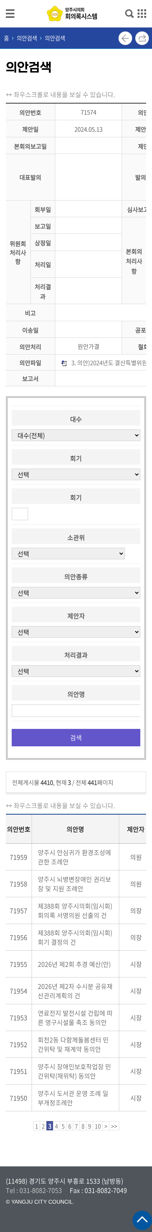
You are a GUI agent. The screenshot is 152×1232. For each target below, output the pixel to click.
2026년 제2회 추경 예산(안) (74, 964)
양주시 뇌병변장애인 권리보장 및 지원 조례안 (74, 883)
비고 (30, 313)
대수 (76, 419)
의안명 (76, 694)
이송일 (30, 329)
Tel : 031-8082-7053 (34, 1190)
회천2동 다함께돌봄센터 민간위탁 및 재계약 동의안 (73, 1044)
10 (98, 1126)
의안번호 (30, 112)
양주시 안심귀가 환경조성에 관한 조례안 (74, 857)
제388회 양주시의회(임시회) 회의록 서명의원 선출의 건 (75, 910)
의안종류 (76, 576)
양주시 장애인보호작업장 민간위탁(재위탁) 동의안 (74, 1071)
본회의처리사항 (134, 261)
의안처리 (30, 346)
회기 (76, 458)
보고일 (43, 225)
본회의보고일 (30, 146)
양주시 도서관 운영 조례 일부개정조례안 (73, 1097)
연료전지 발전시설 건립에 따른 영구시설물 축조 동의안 (75, 1017)
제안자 (76, 615)
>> (114, 1126)
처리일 (43, 264)
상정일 (43, 243)
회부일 (43, 209)
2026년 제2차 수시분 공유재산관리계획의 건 (75, 990)
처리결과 (76, 654)
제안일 (30, 129)
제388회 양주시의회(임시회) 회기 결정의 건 (75, 937)
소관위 (76, 537)
